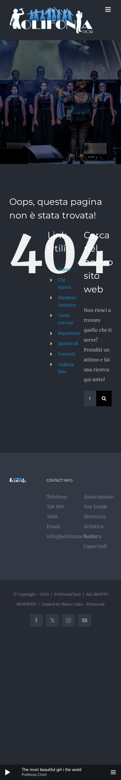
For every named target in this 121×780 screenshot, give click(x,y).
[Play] (8, 772)
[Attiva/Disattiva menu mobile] (108, 9)
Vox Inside (95, 507)
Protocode (96, 604)
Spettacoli (68, 343)
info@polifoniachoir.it (72, 536)
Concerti (66, 354)
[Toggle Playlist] (113, 772)
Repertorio (69, 333)
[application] (60, 772)
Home (64, 269)
